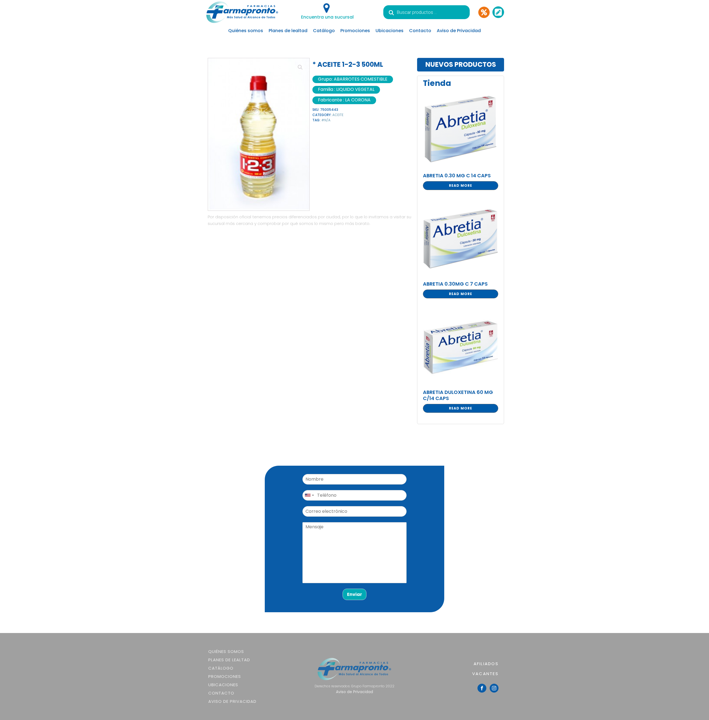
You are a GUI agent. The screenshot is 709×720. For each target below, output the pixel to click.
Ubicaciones (390, 30)
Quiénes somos (245, 30)
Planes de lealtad (288, 30)
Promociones (355, 30)
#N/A (325, 120)
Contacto (420, 30)
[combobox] (309, 495)
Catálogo (324, 30)
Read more (460, 185)
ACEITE (337, 114)
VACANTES (485, 674)
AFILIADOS (486, 664)
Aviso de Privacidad (459, 30)
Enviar (354, 594)
